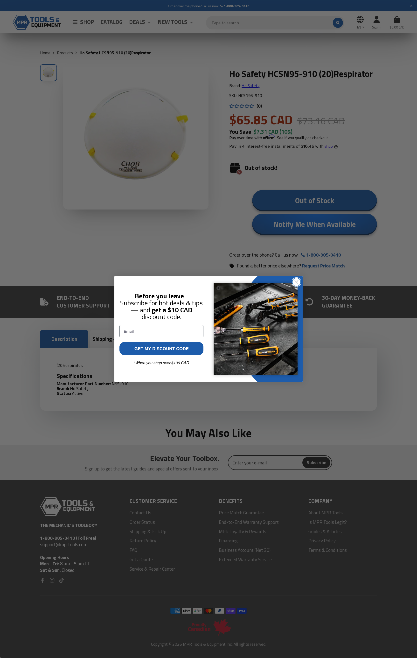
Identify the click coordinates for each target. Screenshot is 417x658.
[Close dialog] (296, 282)
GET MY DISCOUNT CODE (161, 348)
